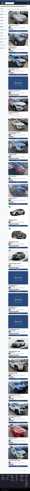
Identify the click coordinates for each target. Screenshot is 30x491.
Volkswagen (3, 477)
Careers (26, 480)
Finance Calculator (12, 480)
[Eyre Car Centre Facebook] (27, 0)
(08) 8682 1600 (24, 0)
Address (19, 0)
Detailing (26, 482)
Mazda (3, 476)
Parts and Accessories (22, 480)
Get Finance (18, 52)
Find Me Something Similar (18, 116)
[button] (28, 3)
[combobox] (9, 3)
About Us (26, 479)
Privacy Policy (26, 486)
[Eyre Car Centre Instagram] (28, 0)
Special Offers (17, 478)
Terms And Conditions (26, 484)
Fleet (26, 481)
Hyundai (3, 478)
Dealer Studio (6, 490)
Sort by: (22, 9)
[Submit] (6, 3)
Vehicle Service (21, 478)
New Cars (7, 476)
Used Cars (3, 479)
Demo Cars (7, 478)
